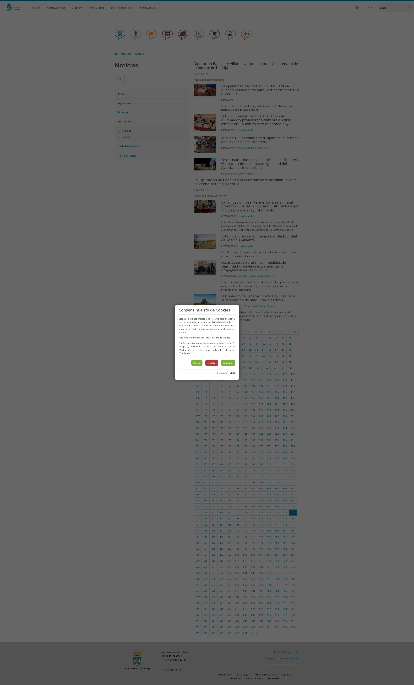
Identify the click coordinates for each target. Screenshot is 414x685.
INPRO (232, 373)
